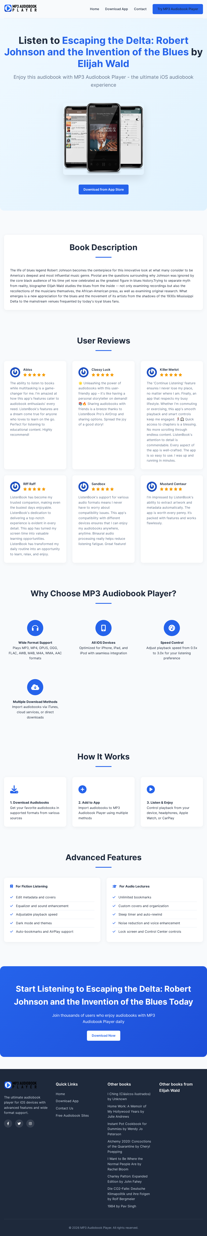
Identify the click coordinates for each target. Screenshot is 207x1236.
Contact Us (64, 1108)
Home (94, 9)
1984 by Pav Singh (122, 1206)
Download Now (103, 1035)
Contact (140, 9)
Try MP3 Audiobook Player (177, 9)
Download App (116, 9)
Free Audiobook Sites (72, 1115)
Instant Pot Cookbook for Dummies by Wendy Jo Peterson (127, 1129)
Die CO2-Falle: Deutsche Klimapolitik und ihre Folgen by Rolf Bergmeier (129, 1194)
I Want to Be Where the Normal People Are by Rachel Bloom (125, 1164)
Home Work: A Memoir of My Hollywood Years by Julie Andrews (127, 1111)
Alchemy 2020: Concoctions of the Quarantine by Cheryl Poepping (129, 1146)
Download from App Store (103, 189)
